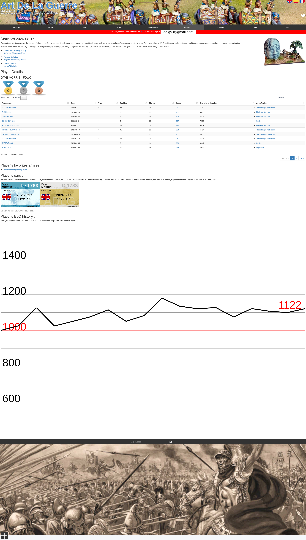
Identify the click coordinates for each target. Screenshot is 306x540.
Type (100, 103)
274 (177, 125)
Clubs (255, 27)
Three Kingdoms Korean (265, 107)
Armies (51, 27)
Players (152, 103)
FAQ (170, 442)
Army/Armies (261, 103)
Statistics (187, 27)
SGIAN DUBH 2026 (9, 107)
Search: (281, 97)
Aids (85, 27)
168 (177, 134)
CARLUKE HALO (8, 116)
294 (177, 143)
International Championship (15, 50)
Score (178, 103)
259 (177, 107)
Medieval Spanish (263, 112)
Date (73, 103)
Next (302, 158)
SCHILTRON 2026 (9, 121)
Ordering (221, 27)
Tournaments (153, 27)
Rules (119, 27)
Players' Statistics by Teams (15, 59)
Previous (285, 158)
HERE (142, 31)
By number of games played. (15, 169)
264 (177, 130)
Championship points (208, 103)
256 (177, 138)
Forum (288, 27)
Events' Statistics (10, 63)
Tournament (6, 103)
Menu (4, 535)
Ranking (123, 103)
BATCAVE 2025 (7, 143)
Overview (16, 27)
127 (177, 116)
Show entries (10, 97)
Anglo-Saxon (261, 147)
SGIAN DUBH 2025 (9, 138)
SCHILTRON (6, 147)
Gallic (258, 121)
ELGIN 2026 (6, 112)
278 (177, 147)
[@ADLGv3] (303, 15)
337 (177, 121)
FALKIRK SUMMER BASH (11, 134)
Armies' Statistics (10, 66)
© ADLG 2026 (136, 442)
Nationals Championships (14, 53)
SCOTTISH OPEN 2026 (10, 125)
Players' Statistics (11, 56)
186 (177, 112)
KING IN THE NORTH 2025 (12, 130)
